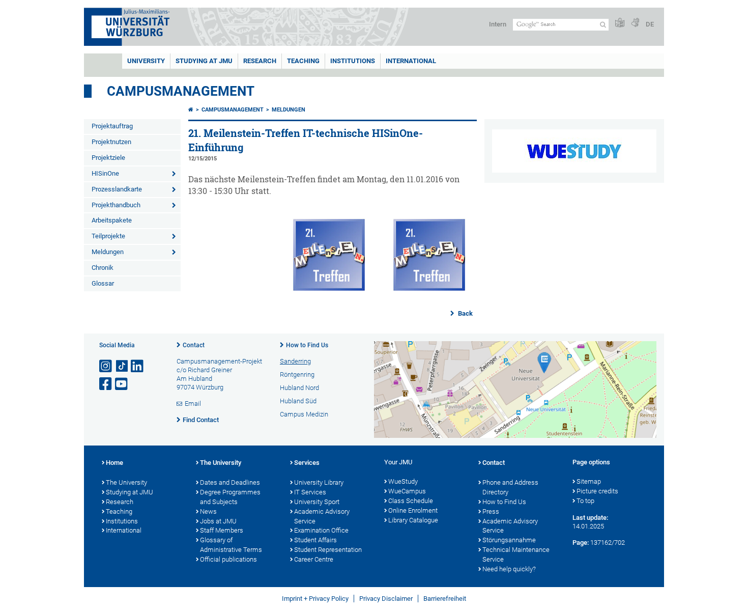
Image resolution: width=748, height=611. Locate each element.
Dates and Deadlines (230, 482)
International (411, 61)
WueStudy (403, 481)
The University (126, 482)
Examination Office (321, 530)
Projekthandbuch (116, 205)
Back (464, 313)
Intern (497, 24)
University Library (318, 482)
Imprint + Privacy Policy (315, 598)
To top (585, 501)
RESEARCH (259, 61)
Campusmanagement (180, 91)
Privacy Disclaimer (386, 598)
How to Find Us (307, 345)
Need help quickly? (509, 569)
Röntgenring (297, 374)
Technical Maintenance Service (516, 554)
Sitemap (589, 481)
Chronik (102, 267)
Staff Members (221, 530)
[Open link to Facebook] (106, 384)
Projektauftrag (112, 126)
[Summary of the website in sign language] (635, 23)
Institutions (122, 521)
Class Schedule (410, 501)
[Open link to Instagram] (106, 366)
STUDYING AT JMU (204, 61)
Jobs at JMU (218, 521)
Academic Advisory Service (322, 516)
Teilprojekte (108, 236)
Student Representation (328, 549)
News (208, 511)
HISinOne (105, 173)
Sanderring (295, 361)
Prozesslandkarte (117, 189)
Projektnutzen (111, 142)
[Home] (190, 109)
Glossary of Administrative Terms (231, 544)
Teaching (303, 61)
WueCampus (407, 491)
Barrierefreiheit (444, 598)
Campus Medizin (304, 414)
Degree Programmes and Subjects (230, 497)
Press (490, 511)
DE (650, 24)
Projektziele (108, 157)
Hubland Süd (298, 401)
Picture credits (597, 491)
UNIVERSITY (146, 61)
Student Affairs (315, 540)
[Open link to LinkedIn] (138, 366)
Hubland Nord (299, 388)
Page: (580, 542)
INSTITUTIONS (352, 61)
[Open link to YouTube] (122, 384)
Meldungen (108, 252)
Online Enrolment (413, 510)
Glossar (103, 283)
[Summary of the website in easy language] (619, 23)
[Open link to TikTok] (122, 366)
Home (114, 462)
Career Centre (313, 559)
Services (307, 462)
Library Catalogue (413, 520)
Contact (194, 345)
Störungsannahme (509, 540)
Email (193, 403)
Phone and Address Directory (510, 487)
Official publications (228, 559)
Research (119, 502)
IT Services (310, 492)
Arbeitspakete (112, 220)
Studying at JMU (129, 492)
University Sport (316, 502)
